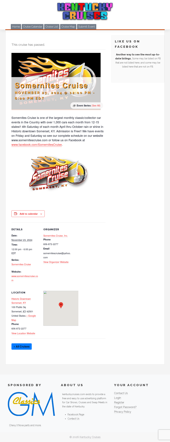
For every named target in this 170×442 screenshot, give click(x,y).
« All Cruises (22, 346)
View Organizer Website (56, 262)
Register (119, 402)
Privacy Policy (122, 411)
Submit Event (86, 26)
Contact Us (73, 418)
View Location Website (23, 333)
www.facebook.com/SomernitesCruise (36, 144)
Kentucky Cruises (90, 437)
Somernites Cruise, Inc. (55, 235)
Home (16, 26)
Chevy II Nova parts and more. (25, 425)
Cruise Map (68, 26)
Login (117, 397)
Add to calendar (29, 213)
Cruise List (51, 26)
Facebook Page (76, 414)
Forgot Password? (125, 407)
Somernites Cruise (21, 264)
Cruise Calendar (32, 26)
